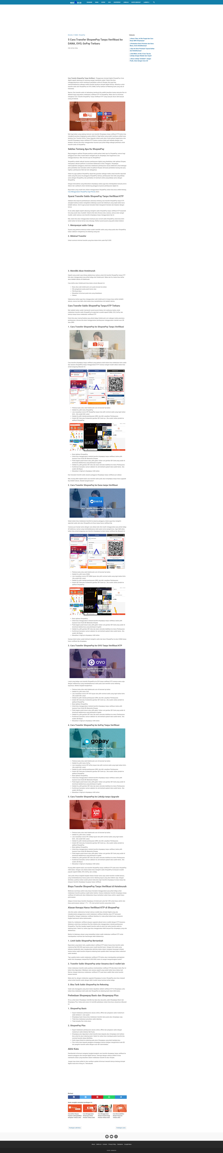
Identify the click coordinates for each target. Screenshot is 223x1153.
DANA (96, 2)
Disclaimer (120, 1144)
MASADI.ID (113, 1150)
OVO (109, 2)
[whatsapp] (109, 1097)
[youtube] (111, 1136)
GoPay (103, 2)
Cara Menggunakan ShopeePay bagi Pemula (81, 192)
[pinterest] (97, 1097)
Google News (127, 1144)
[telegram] (121, 1097)
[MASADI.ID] (75, 2)
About (93, 1144)
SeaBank (89, 2)
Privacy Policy (112, 1144)
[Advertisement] (111, 19)
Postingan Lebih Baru (75, 1127)
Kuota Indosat (136, 2)
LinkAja (126, 2)
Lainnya (146, 2)
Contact (105, 1144)
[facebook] (74, 1097)
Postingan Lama (120, 1127)
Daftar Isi (98, 1144)
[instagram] (116, 1136)
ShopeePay (117, 2)
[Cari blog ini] (154, 2)
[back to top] (219, 1149)
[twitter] (85, 1097)
